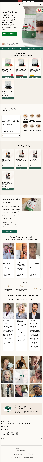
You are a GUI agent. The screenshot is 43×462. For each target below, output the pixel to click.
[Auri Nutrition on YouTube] (5, 429)
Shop (2, 438)
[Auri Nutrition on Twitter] (7, 429)
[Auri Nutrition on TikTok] (12, 429)
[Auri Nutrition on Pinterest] (9, 429)
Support (3, 444)
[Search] (38, 4)
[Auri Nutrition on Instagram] (1, 429)
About (2, 441)
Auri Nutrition (22, 450)
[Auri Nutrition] (20, 4)
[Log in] (36, 4)
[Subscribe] (18, 426)
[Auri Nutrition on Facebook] (3, 429)
